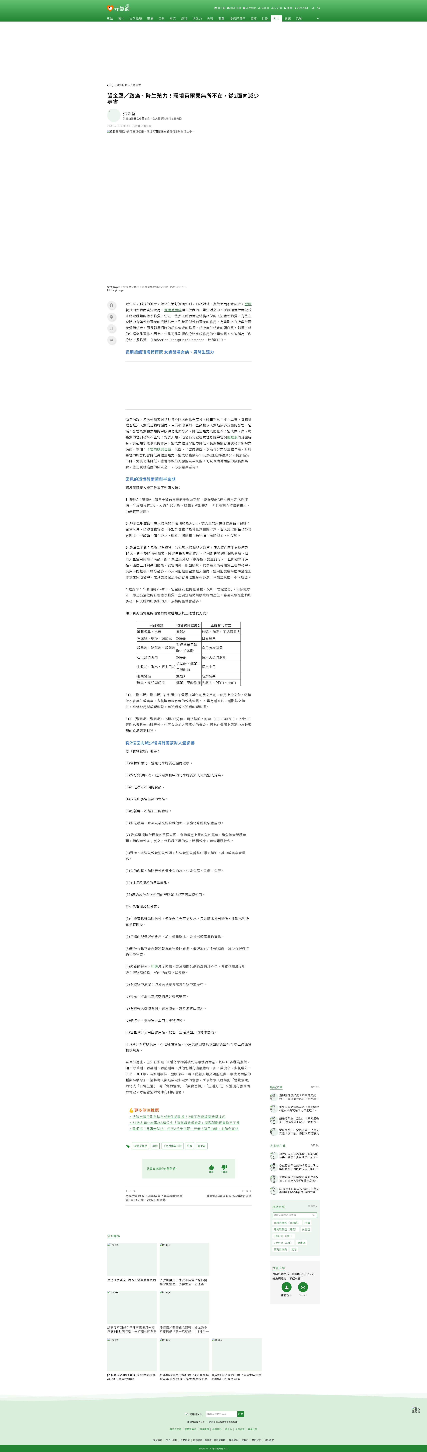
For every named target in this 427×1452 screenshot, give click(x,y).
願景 (289, 8)
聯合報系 (233, 1440)
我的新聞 (302, 8)
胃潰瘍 (301, 1242)
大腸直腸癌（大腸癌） (287, 1222)
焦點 (110, 18)
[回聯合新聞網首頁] (110, 8)
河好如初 (251, 8)
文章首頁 (240, 1429)
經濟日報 (235, 8)
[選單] (318, 8)
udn (109, 85)
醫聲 (221, 18)
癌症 (254, 18)
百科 (161, 18)
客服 (174, 1440)
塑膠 (248, 303)
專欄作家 (252, 1429)
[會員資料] (313, 8)
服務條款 (197, 1440)
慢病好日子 (238, 18)
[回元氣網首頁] (121, 8)
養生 (121, 18)
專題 (288, 18)
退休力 (197, 18)
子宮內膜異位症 (159, 449)
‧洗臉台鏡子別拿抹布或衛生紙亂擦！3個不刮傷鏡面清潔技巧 (177, 1116)
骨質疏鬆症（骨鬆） (286, 1229)
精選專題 (204, 1429)
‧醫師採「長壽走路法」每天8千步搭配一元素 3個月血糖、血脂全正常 (184, 1128)
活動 (299, 18)
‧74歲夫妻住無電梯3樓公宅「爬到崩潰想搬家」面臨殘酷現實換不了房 (184, 1122)
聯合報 (221, 8)
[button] (318, 18)
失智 (210, 18)
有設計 (265, 8)
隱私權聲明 (220, 1440)
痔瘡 (307, 1222)
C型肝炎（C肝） (283, 1242)
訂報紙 (245, 1440)
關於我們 (256, 1440)
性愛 (265, 18)
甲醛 (154, 966)
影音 (173, 18)
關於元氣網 (175, 1429)
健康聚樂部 (190, 1429)
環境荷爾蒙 (173, 309)
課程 (184, 18)
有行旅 (278, 8)
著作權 (208, 1440)
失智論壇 (135, 18)
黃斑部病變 (280, 1249)
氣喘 (294, 1249)
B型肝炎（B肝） (283, 1236)
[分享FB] (111, 305)
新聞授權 (185, 1440)
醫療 (150, 18)
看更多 (315, 1086)
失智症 (306, 1229)
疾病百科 (217, 1429)
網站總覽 (269, 1440)
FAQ (168, 1440)
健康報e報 (195, 1414)
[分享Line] (111, 317)
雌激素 (232, 437)
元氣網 (118, 85)
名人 (276, 18)
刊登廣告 (157, 1440)
